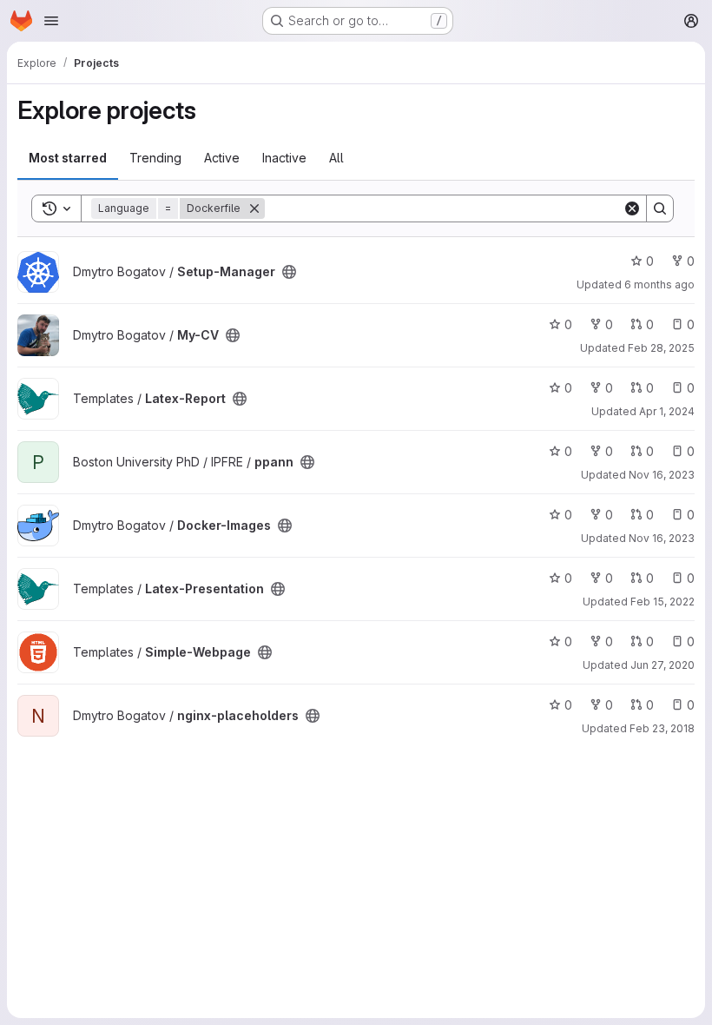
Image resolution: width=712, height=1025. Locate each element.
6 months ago (659, 284)
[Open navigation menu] (51, 21)
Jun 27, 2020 (662, 664)
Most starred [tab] (68, 157)
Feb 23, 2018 (662, 728)
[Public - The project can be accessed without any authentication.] (289, 272)
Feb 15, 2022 (662, 601)
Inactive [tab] (284, 157)
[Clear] (632, 208)
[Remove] (254, 208)
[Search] (660, 208)
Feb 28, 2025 (661, 347)
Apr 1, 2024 (667, 411)
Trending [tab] (155, 157)
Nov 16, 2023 (662, 474)
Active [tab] (222, 157)
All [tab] (336, 157)
